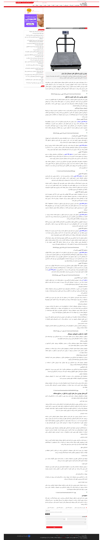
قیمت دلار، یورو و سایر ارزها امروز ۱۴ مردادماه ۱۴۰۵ (34, 82)
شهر (33, 5)
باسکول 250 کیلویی (77, 176)
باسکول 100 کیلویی (83, 145)
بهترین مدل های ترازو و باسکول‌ (80, 507)
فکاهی (24, 0)
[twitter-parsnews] (18, 2)
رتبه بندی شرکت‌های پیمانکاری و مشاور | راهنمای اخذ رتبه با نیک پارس (34, 52)
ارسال (54, 527)
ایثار (29, 0)
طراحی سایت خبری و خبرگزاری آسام (22, 536)
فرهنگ (37, 5)
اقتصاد (53, 5)
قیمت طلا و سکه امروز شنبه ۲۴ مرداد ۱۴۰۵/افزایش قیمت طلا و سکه (34, 47)
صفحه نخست (77, 5)
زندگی (37, 0)
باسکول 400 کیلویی (83, 231)
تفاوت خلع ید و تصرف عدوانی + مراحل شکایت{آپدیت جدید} (34, 80)
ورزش (41, 5)
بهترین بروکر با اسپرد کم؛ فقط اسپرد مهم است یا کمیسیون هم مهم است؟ (35, 44)
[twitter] (47, 514)
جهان (57, 5)
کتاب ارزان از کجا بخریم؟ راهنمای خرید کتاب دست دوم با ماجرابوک (34, 37)
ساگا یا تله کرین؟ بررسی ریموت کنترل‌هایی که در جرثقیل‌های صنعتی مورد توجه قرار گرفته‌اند (35, 41)
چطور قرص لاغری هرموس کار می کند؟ (36, 60)
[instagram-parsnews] (16, 2)
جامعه (49, 5)
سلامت (34, 0)
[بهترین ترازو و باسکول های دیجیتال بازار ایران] (49, 514)
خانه (86, 28)
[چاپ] (48, 28)
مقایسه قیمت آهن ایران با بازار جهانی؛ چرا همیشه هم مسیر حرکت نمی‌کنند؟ (34, 69)
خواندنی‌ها (17, 0)
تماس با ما (62, 535)
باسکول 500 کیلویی (83, 252)
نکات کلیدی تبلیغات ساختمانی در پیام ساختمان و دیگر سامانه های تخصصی (34, 72)
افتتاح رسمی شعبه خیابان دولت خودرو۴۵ (36, 31)
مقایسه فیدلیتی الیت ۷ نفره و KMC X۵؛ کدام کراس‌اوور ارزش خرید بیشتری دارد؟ (34, 55)
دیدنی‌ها (20, 0)
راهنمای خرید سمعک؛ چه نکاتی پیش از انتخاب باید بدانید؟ (34, 65)
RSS (76, 535)
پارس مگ (71, 5)
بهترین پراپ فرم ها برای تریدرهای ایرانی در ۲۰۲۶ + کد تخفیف (34, 77)
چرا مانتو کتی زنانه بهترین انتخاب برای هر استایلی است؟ (34, 74)
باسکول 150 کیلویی (68, 154)
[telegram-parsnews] (20, 2)
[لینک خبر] (49, 28)
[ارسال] (47, 28)
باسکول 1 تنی (84, 280)
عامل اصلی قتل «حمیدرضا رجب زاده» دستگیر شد (34, 58)
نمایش (43, 86)
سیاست (61, 5)
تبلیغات (67, 535)
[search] (46, 2)
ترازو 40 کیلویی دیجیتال (82, 121)
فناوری (31, 0)
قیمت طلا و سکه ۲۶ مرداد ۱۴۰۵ (38, 33)
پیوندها (57, 535)
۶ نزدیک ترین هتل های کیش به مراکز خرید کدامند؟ (34, 35)
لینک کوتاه (48, 510)
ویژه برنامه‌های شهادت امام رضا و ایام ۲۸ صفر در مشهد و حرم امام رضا (34, 62)
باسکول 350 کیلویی (83, 214)
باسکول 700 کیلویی (52, 270)
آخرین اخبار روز (41, 29)
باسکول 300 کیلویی (83, 203)
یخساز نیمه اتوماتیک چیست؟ (38, 50)
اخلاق (26, 0)
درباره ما (72, 535)
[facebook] (46, 514)
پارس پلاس (66, 5)
